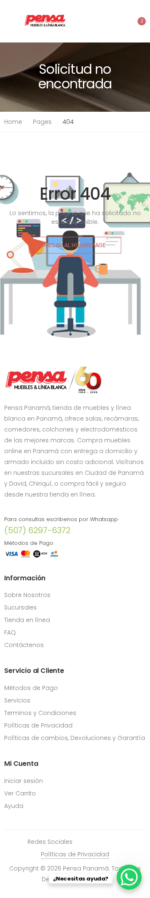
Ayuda (13, 806)
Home (13, 122)
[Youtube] (108, 841)
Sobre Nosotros (27, 595)
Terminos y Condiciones (40, 713)
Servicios (17, 700)
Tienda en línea (27, 620)
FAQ (10, 632)
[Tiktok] (120, 841)
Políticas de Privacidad (38, 725)
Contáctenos (24, 645)
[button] (136, 21)
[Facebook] (83, 841)
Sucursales (20, 607)
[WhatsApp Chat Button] (129, 877)
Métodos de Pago (31, 688)
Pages (42, 122)
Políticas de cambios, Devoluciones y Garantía (74, 738)
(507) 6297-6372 (37, 530)
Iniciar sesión (23, 781)
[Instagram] (95, 841)
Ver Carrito (20, 793)
